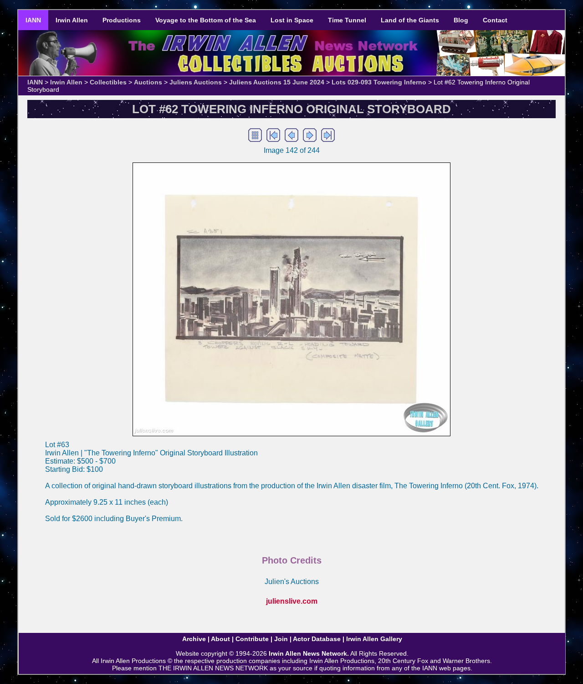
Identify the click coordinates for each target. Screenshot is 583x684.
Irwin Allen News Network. (309, 653)
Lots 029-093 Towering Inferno (379, 82)
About (220, 638)
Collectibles (108, 82)
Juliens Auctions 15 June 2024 (276, 82)
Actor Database (317, 638)
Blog (461, 20)
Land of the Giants (410, 20)
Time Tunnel (347, 20)
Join (281, 638)
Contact (495, 20)
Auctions (148, 82)
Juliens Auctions (195, 82)
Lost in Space (292, 20)
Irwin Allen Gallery (374, 638)
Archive (194, 638)
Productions (121, 20)
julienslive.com (291, 601)
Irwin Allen (72, 20)
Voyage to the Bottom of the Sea (205, 20)
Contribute (252, 638)
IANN (33, 20)
